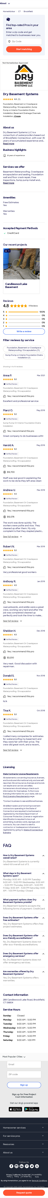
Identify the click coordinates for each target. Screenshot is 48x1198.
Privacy (9, 1175)
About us (7, 1152)
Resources (8, 1144)
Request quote (24, 1192)
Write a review (24, 331)
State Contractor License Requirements (21, 774)
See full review (10, 536)
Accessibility (37, 1176)
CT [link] (19, 11)
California (16, 1175)
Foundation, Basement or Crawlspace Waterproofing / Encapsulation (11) (24, 349)
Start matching (24, 49)
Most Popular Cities (12, 1056)
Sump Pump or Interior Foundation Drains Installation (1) (24, 356)
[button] (21, 271)
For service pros (11, 1136)
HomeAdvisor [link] (9, 11)
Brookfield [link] (28, 11)
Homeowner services (14, 1127)
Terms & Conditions (39, 1181)
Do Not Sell (26, 1175)
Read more (8, 143)
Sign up (24, 1085)
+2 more (17, 116)
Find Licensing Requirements (16, 796)
